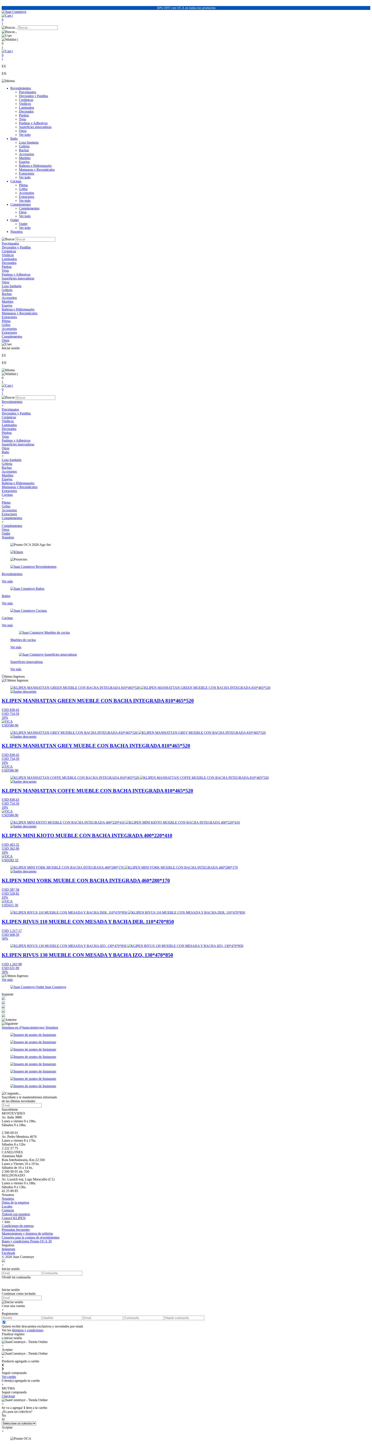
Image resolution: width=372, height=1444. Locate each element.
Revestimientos (20, 88)
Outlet (14, 220)
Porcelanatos (27, 92)
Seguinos (52, 1027)
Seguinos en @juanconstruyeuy (24, 1027)
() (7, 19)
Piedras (24, 115)
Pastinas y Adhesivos (33, 123)
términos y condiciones (27, 1330)
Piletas (23, 185)
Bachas (24, 150)
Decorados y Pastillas (33, 96)
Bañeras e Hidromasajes (35, 166)
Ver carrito (9, 1377)
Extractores (26, 173)
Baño (14, 138)
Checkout (8, 1396)
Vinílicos (25, 104)
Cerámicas (26, 100)
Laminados (26, 107)
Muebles (25, 158)
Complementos (20, 204)
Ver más (7, 979)
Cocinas (15, 181)
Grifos (23, 189)
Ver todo (25, 135)
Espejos (24, 162)
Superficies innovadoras (35, 127)
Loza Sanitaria (29, 142)
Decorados (26, 111)
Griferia (24, 146)
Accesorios (26, 154)
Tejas (22, 119)
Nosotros (16, 231)
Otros (22, 131)
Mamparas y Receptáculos (37, 169)
